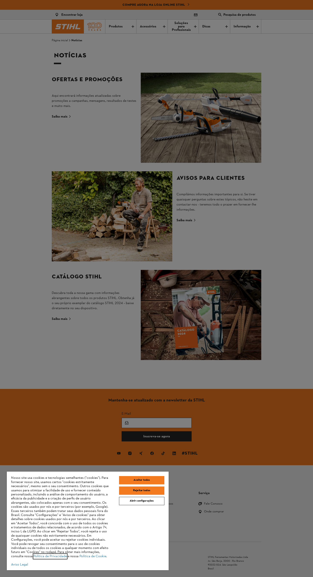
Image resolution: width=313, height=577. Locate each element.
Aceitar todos (142, 480)
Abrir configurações (142, 501)
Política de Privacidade (50, 556)
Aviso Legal (19, 564)
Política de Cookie (92, 556)
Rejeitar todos (141, 490)
